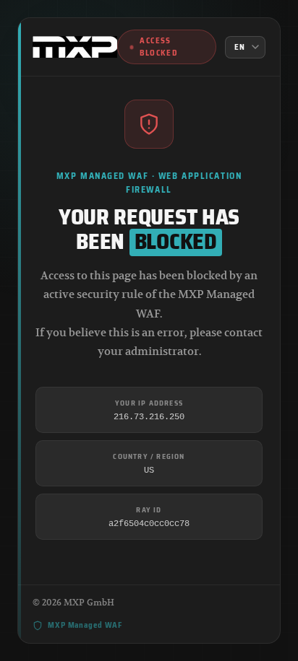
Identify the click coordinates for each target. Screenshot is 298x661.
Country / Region (148, 456)
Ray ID (148, 509)
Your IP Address (149, 403)
